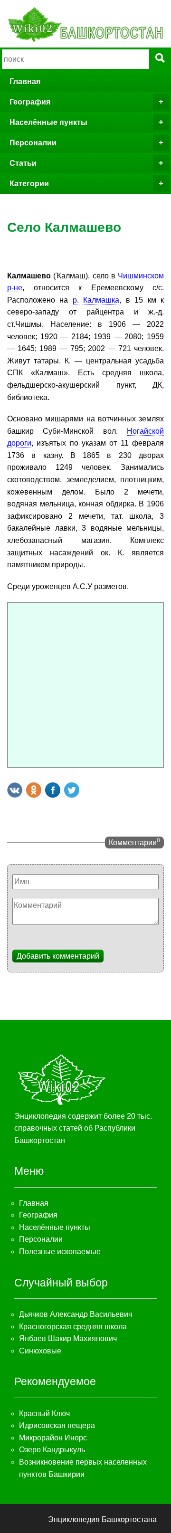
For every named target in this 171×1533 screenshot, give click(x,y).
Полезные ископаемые (60, 1251)
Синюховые (40, 1351)
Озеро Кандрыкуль (52, 1450)
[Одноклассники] (33, 790)
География (30, 102)
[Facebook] (52, 790)
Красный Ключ (44, 1413)
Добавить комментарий (58, 956)
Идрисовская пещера (57, 1425)
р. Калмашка (96, 300)
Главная (25, 81)
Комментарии (134, 842)
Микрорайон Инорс (53, 1438)
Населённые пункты (48, 122)
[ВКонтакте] (14, 790)
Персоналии (33, 143)
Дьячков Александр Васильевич (75, 1314)
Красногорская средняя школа (73, 1327)
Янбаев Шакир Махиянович (68, 1338)
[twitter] (71, 790)
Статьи (23, 163)
